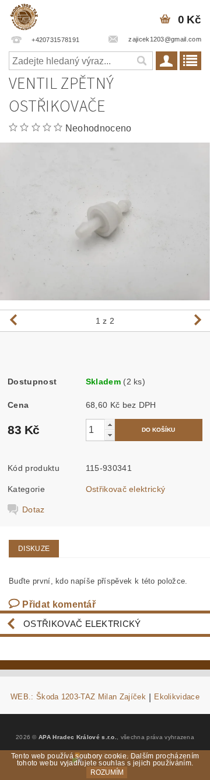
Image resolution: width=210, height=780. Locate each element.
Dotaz (33, 509)
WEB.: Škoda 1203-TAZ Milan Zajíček (78, 697)
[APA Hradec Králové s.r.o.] (24, 15)
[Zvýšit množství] (109, 424)
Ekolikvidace (177, 697)
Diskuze (34, 549)
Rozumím (107, 772)
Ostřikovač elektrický (126, 489)
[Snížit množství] (109, 435)
